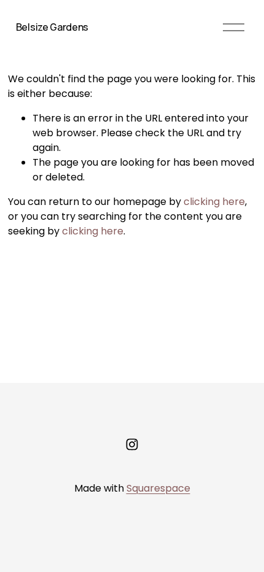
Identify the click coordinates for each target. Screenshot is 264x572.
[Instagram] (132, 444)
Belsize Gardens (52, 27)
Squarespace (158, 488)
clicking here (214, 202)
